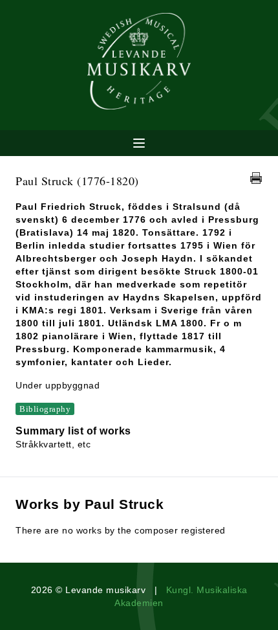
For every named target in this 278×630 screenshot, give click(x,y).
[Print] (256, 178)
